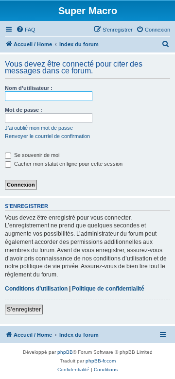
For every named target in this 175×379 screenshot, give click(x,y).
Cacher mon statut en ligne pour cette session (67, 164)
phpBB (65, 352)
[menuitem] (25, 29)
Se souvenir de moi (36, 155)
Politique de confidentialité (108, 288)
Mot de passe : (23, 110)
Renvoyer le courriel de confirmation (47, 136)
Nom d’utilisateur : (28, 88)
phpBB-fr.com (101, 360)
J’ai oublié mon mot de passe (39, 128)
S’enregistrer (24, 309)
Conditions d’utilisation (36, 288)
